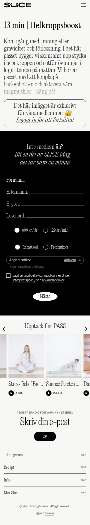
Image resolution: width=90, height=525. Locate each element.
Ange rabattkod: (20, 260)
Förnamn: (15, 180)
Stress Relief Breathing (30, 384)
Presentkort (56, 247)
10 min (57, 393)
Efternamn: (17, 192)
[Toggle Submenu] (77, 455)
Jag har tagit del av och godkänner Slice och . (40, 278)
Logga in (26, 120)
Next (86, 328)
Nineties (49, 513)
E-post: (13, 204)
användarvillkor (53, 280)
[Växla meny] (83, 5)
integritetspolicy (24, 280)
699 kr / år (26, 230)
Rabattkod (26, 247)
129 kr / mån (55, 230)
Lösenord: (15, 216)
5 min (19, 393)
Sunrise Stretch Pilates (67, 384)
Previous (3, 328)
